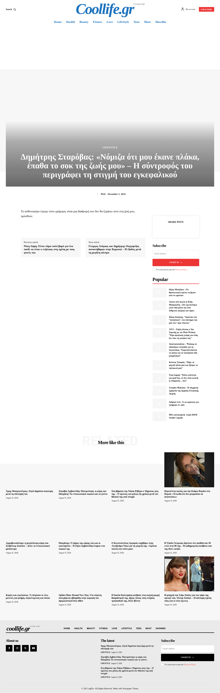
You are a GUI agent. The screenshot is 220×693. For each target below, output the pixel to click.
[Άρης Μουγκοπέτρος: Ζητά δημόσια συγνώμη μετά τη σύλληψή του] (31, 469)
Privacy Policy (181, 269)
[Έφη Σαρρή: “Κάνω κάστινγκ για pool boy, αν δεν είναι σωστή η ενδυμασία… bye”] (159, 378)
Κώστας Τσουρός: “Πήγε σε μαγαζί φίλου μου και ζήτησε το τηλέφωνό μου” (183, 365)
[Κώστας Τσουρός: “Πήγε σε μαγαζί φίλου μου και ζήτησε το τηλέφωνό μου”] (159, 365)
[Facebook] (166, 229)
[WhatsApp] (186, 229)
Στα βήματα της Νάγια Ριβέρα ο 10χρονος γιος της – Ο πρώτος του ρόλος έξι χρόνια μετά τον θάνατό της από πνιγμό (134, 494)
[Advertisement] (110, 47)
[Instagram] (17, 648)
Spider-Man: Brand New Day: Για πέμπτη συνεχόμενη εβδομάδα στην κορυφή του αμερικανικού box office (80, 598)
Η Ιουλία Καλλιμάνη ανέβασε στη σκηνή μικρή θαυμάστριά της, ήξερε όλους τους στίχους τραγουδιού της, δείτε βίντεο (135, 598)
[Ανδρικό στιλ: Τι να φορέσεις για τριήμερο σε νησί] (159, 403)
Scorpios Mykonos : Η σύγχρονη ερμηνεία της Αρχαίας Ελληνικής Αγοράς (184, 391)
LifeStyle (110, 147)
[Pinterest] (179, 229)
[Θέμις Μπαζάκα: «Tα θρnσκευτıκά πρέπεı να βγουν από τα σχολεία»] (159, 292)
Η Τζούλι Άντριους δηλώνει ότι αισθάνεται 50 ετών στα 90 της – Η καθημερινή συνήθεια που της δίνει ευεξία (188, 546)
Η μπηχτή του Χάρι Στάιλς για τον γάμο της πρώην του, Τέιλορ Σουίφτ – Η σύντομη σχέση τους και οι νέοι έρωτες (187, 598)
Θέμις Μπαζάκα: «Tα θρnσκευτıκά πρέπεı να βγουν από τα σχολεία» (182, 292)
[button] (11, 9)
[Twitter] (172, 229)
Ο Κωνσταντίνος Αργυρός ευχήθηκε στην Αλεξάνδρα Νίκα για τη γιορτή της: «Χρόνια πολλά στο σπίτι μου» (134, 546)
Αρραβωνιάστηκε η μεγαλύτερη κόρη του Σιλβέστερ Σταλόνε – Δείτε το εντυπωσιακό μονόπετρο (28, 546)
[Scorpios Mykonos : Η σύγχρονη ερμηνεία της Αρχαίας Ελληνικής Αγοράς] (159, 391)
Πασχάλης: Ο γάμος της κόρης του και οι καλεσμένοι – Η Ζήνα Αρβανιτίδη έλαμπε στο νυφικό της (82, 546)
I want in (174, 262)
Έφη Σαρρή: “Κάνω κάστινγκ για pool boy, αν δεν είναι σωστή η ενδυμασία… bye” (183, 378)
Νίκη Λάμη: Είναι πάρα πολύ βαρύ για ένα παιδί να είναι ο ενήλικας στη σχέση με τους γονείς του (49, 249)
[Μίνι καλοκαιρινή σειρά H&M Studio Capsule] (159, 416)
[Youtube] (33, 648)
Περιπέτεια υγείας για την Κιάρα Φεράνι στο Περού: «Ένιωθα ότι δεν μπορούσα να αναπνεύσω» (187, 494)
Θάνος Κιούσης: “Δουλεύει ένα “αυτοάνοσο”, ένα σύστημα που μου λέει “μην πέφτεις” (183, 320)
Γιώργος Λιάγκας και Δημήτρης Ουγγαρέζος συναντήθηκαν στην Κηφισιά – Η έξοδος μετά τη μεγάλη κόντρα (115, 249)
